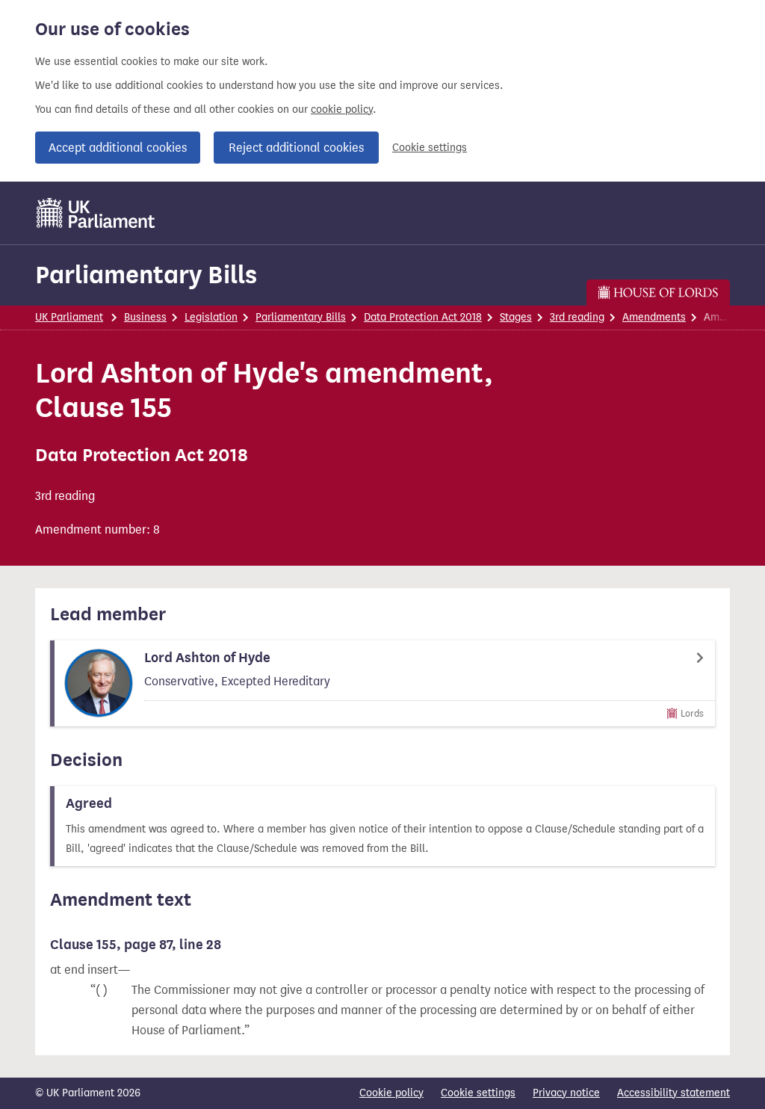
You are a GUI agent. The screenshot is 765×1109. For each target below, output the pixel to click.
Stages (516, 317)
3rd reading (577, 317)
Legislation (211, 317)
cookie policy (342, 109)
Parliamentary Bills (146, 274)
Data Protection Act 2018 (423, 317)
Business (145, 317)
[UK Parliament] (96, 213)
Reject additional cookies (296, 147)
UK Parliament (69, 317)
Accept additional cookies (118, 147)
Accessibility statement (673, 1093)
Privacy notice (566, 1093)
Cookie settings (429, 147)
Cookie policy (391, 1093)
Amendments (654, 317)
